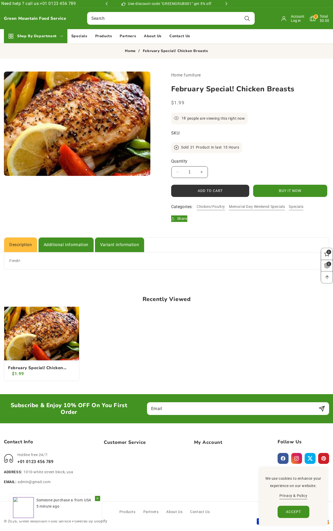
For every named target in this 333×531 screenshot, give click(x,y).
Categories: (182, 206)
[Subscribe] (322, 408)
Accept (293, 512)
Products (127, 512)
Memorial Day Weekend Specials (257, 206)
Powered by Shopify (89, 521)
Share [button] (182, 218)
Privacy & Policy (293, 496)
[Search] (247, 18)
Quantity (179, 160)
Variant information (119, 244)
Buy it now (290, 190)
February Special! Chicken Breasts (35, 368)
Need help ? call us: (20, 3)
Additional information (66, 244)
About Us (174, 512)
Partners (151, 512)
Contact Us (200, 512)
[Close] (97, 498)
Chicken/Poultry (211, 206)
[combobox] (170, 18)
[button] (316, 18)
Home (130, 51)
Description (20, 244)
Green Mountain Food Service (45, 521)
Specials (296, 206)
